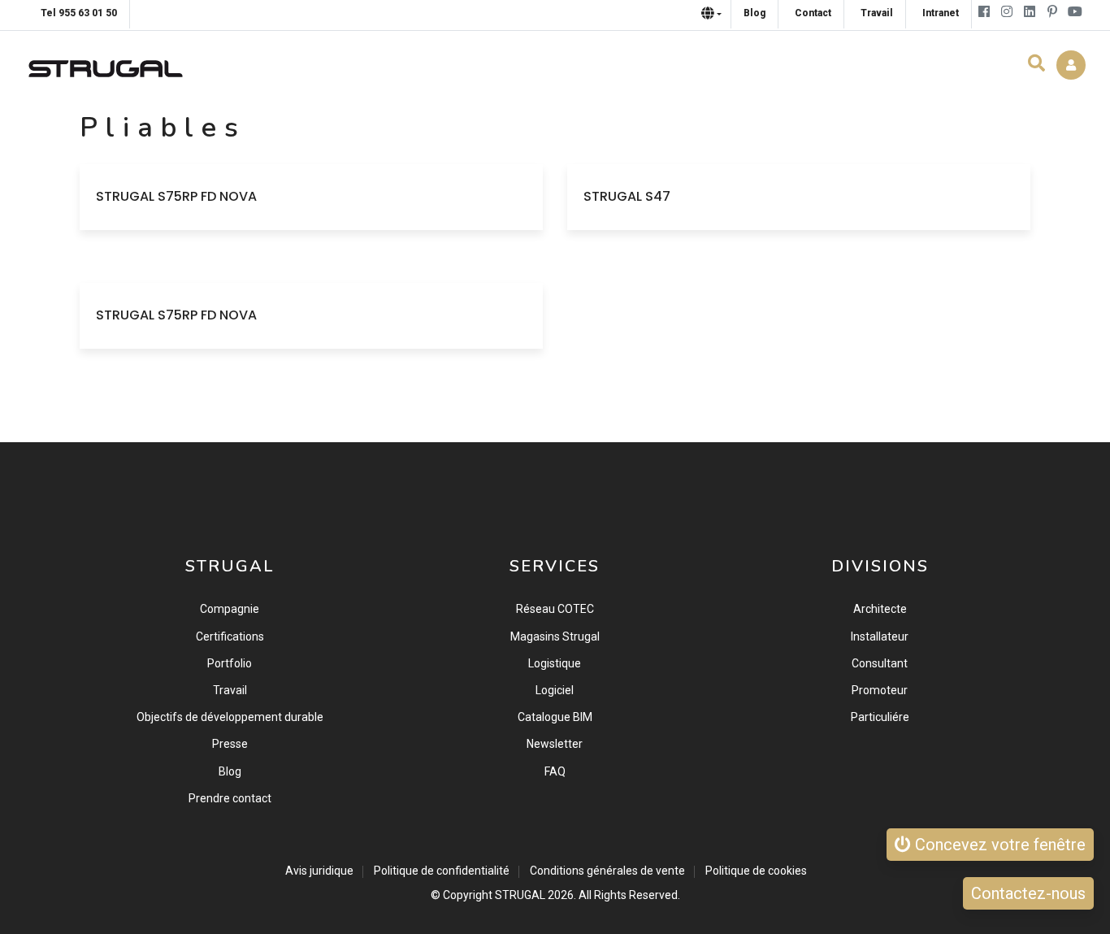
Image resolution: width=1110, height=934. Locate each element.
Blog (230, 771)
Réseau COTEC (555, 608)
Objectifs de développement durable (230, 716)
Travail (230, 690)
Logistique (554, 663)
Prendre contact (230, 798)
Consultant (880, 663)
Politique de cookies (756, 870)
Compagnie (229, 608)
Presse (230, 743)
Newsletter (555, 743)
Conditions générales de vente (607, 870)
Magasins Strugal (555, 636)
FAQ (555, 771)
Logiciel (554, 690)
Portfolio (229, 663)
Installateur (879, 636)
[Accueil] (105, 64)
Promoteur (880, 690)
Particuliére (880, 716)
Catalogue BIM (555, 716)
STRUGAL (520, 894)
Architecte (880, 608)
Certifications (230, 636)
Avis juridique (319, 870)
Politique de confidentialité (441, 870)
